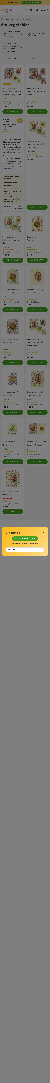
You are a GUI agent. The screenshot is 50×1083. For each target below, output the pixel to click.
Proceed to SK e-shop (25, 539)
